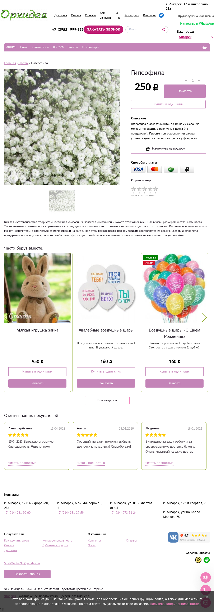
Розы (23, 47)
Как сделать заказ (16, 541)
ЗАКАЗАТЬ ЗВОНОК (103, 29)
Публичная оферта (55, 545)
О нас (92, 545)
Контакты (149, 15)
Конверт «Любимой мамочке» (174, 330)
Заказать (185, 91)
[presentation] (7, 317)
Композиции (90, 47)
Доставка (60, 15)
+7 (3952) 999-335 (68, 29)
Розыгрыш (132, 15)
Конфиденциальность (57, 541)
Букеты (73, 47)
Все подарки (107, 400)
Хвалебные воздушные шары (37, 330)
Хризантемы (40, 47)
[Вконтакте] (161, 15)
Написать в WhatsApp (197, 23)
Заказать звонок (27, 574)
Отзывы (90, 15)
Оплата (76, 15)
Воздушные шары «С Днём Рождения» (106, 333)
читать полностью (22, 463)
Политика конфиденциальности (174, 604)
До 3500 (58, 47)
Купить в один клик (168, 104)
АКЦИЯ (11, 47)
